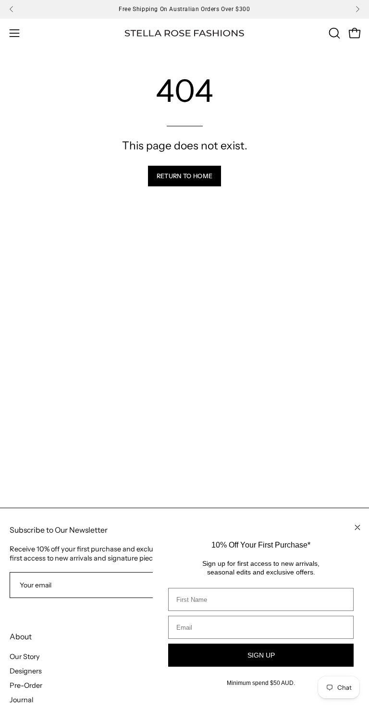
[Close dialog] (357, 527)
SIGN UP (261, 655)
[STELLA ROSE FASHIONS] (184, 33)
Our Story (25, 656)
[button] (333, 33)
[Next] (357, 9)
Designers (26, 671)
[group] (184, 9)
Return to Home (184, 176)
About (21, 636)
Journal (21, 700)
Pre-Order (26, 685)
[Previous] (11, 9)
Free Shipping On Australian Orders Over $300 (184, 9)
